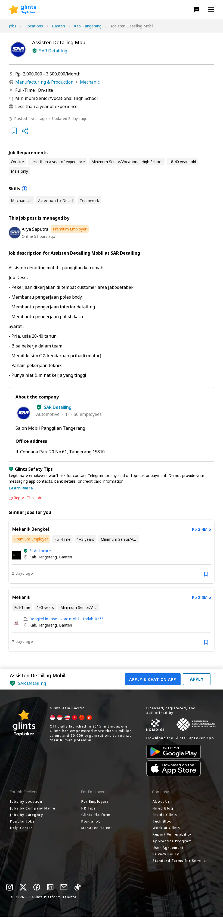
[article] (111, 551)
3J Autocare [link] (40, 550)
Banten (58, 26)
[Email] (63, 887)
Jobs (12, 26)
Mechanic (90, 82)
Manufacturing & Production (44, 82)
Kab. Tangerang (87, 26)
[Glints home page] (22, 9)
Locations (34, 26)
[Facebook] (36, 887)
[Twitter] (23, 887)
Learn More (21, 488)
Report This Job (27, 498)
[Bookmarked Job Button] (14, 130)
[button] (196, 9)
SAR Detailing (53, 51)
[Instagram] (9, 887)
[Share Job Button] (25, 130)
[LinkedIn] (50, 887)
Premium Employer (69, 229)
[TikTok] (77, 887)
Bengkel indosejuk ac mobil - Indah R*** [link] (66, 618)
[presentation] (22, 9)
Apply (196, 679)
